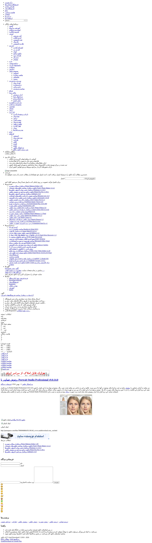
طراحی (15, 140)
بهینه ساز (16, 116)
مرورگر (16, 57)
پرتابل (11, 110)
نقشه (15, 146)
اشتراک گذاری (18, 48)
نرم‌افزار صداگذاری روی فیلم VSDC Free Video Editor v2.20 (29, 251)
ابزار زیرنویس (18, 95)
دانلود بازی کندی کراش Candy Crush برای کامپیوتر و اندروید (29, 262)
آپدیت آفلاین (17, 38)
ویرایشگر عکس (18, 148)
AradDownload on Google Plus (11, 541)
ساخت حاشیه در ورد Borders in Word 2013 (23, 229)
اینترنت (11, 46)
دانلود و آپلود (17, 53)
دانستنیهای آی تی (15, 65)
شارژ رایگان (13, 286)
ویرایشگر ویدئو (18, 99)
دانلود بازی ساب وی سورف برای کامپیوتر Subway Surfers (28, 245)
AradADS (48, 375)
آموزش (11, 288)
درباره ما (8, 16)
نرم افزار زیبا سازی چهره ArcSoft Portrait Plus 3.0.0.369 (28, 204)
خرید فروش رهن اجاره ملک (18, 278)
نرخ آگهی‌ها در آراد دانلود (13, 272)
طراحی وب (17, 55)
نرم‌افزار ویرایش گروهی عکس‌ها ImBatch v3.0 (25, 194)
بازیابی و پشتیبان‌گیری (20, 114)
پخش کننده (17, 100)
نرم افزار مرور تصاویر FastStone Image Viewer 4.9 (26, 202)
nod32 (11, 290)
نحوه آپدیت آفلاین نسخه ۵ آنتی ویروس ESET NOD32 (27, 239)
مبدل (15, 128)
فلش (15, 142)
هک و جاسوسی (18, 44)
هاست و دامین (10, 12)
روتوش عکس (23, 522)
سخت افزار (17, 120)
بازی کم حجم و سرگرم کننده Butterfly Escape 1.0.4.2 (27, 260)
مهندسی (12, 106)
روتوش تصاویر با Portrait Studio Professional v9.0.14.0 (29, 379)
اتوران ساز (16, 83)
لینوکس (16, 73)
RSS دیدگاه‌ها (14, 539)
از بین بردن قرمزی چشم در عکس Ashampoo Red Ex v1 (28, 223)
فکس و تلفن (17, 124)
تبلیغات (7, 14)
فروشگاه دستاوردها (11, 4)
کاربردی (12, 112)
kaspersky (12, 284)
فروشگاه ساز (9, 8)
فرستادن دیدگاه (6, 384)
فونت (15, 144)
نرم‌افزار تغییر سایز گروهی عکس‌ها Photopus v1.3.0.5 (27, 190)
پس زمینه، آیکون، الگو (20, 150)
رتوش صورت (43, 522)
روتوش (127, 388)
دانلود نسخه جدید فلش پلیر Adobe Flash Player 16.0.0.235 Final (30, 253)
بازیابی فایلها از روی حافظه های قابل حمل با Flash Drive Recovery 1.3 (32, 235)
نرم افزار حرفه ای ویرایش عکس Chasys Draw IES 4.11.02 (29, 209)
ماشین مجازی (18, 75)
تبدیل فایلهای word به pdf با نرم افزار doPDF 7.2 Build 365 (28, 259)
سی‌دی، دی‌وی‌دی (15, 81)
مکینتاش (16, 77)
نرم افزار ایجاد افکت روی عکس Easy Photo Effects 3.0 (27, 208)
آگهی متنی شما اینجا (12, 268)
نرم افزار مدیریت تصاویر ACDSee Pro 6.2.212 (24, 221)
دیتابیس (11, 69)
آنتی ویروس (17, 36)
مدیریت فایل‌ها (18, 130)
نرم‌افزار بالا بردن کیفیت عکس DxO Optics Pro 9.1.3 (27, 200)
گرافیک (11, 134)
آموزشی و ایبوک (14, 28)
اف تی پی (16, 49)
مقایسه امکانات (6, 361)
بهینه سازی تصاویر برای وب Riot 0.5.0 (22, 211)
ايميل (22, 465)
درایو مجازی (17, 85)
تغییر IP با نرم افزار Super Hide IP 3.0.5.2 (23, 231)
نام (21, 463)
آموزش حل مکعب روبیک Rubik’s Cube (22, 243)
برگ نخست (9, 3)
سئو (6, 10)
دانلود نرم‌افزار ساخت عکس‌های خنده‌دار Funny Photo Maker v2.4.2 (32, 188)
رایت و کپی (17, 87)
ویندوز (15, 79)
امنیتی (11, 34)
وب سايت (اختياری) (27, 482)
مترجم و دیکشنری (15, 102)
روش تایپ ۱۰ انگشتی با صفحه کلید (21, 249)
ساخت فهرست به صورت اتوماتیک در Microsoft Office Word (29, 241)
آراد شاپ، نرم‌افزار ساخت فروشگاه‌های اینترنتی (17, 295)
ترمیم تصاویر (63, 522)
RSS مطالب (5, 539)
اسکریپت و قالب (14, 30)
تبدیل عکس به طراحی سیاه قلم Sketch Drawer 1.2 (26, 219)
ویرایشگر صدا (18, 97)
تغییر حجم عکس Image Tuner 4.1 (20, 217)
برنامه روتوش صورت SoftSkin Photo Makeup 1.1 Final (27, 213)
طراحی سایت (9, 6)
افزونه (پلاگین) (14, 32)
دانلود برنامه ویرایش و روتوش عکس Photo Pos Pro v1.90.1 (29, 192)
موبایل (11, 108)
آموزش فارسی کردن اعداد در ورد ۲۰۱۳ (22, 247)
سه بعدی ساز (17, 138)
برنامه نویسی (13, 63)
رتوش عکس (33, 522)
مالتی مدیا (12, 93)
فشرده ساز (17, 122)
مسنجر (15, 59)
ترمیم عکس (53, 522)
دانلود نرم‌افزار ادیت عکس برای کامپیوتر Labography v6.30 (29, 198)
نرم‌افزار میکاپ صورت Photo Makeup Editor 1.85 (26, 186)
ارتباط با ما (8, 18)
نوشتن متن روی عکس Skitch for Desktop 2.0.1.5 (25, 215)
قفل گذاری (17, 126)
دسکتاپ (12, 67)
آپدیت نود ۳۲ (13, 227)
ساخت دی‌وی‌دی (19, 89)
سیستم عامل (13, 71)
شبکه (11, 91)
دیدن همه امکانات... (23, 311)
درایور (15, 118)
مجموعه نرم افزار (15, 104)
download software (15, 280)
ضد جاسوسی (17, 40)
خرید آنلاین (4, 353)
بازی (10, 61)
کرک (10, 132)
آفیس (11, 26)
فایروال (15, 42)
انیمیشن (16, 136)
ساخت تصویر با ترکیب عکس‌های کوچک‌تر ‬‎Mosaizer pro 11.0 (29, 196)
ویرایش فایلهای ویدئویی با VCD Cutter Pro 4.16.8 (25, 237)
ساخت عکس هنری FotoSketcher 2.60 (22, 206)
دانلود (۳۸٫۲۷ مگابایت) (17, 420)
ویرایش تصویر (5, 522)
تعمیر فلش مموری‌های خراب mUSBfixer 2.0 (24, 233)
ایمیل (15, 51)
